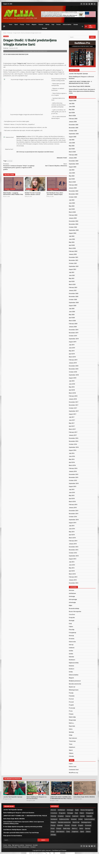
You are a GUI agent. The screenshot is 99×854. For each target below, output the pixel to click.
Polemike (71, 696)
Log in (70, 763)
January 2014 (73, 544)
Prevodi (71, 702)
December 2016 (73, 438)
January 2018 (73, 399)
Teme (70, 744)
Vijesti (16, 24)
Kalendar (71, 656)
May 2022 (71, 242)
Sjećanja (71, 732)
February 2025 (73, 155)
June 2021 (72, 275)
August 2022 (72, 233)
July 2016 (71, 453)
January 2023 (73, 218)
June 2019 (72, 348)
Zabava (71, 753)
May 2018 (71, 387)
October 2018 (73, 372)
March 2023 (72, 212)
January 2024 (73, 188)
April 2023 (72, 209)
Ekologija (44, 28)
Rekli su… (71, 723)
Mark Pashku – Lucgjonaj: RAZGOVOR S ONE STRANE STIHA (13, 184)
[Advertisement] (68, 14)
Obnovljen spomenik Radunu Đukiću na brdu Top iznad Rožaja (21, 832)
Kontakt (35, 845)
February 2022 (73, 251)
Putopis (71, 714)
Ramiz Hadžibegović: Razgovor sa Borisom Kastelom (38, 788)
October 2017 (73, 408)
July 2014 (71, 525)
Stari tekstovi (73, 738)
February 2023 (73, 215)
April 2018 (72, 390)
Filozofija (71, 629)
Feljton (71, 626)
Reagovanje (72, 720)
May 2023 (71, 206)
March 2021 (72, 284)
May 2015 (71, 495)
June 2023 (72, 203)
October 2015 (73, 480)
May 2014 (71, 531)
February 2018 (73, 396)
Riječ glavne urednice (18, 845)
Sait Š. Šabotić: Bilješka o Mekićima (56, 165)
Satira (70, 729)
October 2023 (73, 197)
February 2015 (73, 504)
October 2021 (73, 263)
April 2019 (72, 354)
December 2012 (73, 583)
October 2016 (73, 444)
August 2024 (72, 167)
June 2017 (72, 420)
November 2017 (73, 405)
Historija (71, 635)
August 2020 (72, 305)
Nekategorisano (73, 690)
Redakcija (5, 48)
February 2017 (73, 432)
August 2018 (72, 378)
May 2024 (71, 176)
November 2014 (73, 513)
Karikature (72, 659)
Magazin (34, 24)
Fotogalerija (72, 632)
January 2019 (73, 363)
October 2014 (73, 516)
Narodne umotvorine (75, 684)
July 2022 (71, 236)
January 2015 (73, 507)
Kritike (71, 672)
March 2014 (72, 537)
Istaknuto (7, 189)
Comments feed (73, 769)
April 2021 (72, 281)
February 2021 (73, 287)
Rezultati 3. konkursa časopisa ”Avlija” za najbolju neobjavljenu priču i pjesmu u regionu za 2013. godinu (18, 166)
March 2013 (72, 574)
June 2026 (72, 106)
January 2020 (73, 326)
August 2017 (72, 414)
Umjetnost (72, 747)
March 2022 (72, 248)
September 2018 (74, 375)
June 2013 (72, 565)
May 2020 (71, 314)
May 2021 (71, 278)
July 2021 (71, 272)
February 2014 (73, 541)
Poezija (22, 24)
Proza (27, 24)
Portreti (58, 24)
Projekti (71, 705)
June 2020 (72, 311)
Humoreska (72, 641)
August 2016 (72, 450)
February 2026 (73, 118)
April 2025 (72, 149)
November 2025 (73, 127)
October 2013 (73, 553)
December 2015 (73, 474)
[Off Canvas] (4, 26)
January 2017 (73, 435)
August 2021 (72, 269)
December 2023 (73, 191)
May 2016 (71, 459)
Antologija (72, 596)
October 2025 (73, 130)
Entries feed (72, 766)
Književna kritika (74, 663)
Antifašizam (72, 593)
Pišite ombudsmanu (23, 847)
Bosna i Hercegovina (75, 611)
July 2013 (71, 562)
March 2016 (72, 465)
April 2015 (72, 498)
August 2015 (72, 486)
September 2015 (74, 483)
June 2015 (72, 492)
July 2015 (71, 489)
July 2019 (71, 345)
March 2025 (72, 152)
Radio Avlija (72, 717)
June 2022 (72, 239)
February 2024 (73, 185)
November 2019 (73, 332)
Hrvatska (71, 638)
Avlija (9, 845)
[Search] (82, 26)
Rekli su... (74, 828)
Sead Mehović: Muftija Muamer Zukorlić (15, 829)
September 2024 (74, 164)
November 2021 (73, 260)
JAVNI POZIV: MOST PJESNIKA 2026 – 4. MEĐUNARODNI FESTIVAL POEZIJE (61, 788)
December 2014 (73, 510)
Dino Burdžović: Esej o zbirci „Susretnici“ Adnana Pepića (57, 184)
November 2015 (73, 477)
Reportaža (72, 726)
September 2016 (74, 447)
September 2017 (74, 411)
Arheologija (72, 602)
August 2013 (72, 559)
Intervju (47, 24)
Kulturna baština (67, 24)
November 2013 (73, 550)
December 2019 (73, 329)
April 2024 (72, 179)
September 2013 (74, 556)
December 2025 (73, 124)
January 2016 (73, 471)
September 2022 (74, 230)
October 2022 (73, 227)
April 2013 (72, 571)
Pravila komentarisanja (10, 847)
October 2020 (73, 299)
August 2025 (72, 136)
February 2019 (73, 360)
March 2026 (72, 115)
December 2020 (73, 293)
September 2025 (74, 133)
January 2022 (73, 254)
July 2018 (71, 381)
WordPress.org (73, 772)
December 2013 (73, 547)
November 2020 (73, 296)
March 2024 (72, 182)
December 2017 (73, 402)
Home (10, 24)
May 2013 (71, 568)
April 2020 (72, 317)
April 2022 (72, 245)
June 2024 (72, 173)
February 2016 (73, 468)
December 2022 (73, 221)
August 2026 (72, 100)
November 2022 (73, 224)
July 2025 (71, 139)
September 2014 (74, 519)
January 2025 (73, 158)
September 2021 (74, 266)
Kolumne (41, 24)
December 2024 (73, 161)
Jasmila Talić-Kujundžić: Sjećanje (78, 73)
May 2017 (71, 423)
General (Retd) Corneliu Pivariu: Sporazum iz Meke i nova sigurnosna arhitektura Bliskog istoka (82, 91)
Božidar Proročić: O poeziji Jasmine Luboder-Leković (35, 184)
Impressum (28, 845)
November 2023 (73, 194)
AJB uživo (90, 26)
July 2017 (71, 417)
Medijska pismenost (75, 681)
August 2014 (72, 522)
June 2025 (72, 142)
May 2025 (71, 146)
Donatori (33, 847)
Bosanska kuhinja (74, 608)
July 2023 (71, 200)
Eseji (53, 24)
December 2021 (73, 257)
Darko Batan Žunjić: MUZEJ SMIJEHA (79, 86)
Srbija (70, 735)
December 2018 (73, 366)
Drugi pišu (72, 617)
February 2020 (73, 323)
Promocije (6, 36)
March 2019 (72, 357)
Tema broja (72, 741)
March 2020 (72, 320)
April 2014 (72, 534)
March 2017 (72, 429)
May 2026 (71, 109)
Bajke (70, 605)
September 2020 (74, 302)
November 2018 (73, 369)
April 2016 (72, 462)
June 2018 (72, 384)
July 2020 (71, 308)
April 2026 (72, 112)
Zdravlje (75, 24)
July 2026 (71, 103)
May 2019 (71, 351)
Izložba (71, 650)
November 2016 (73, 441)
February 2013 (73, 577)
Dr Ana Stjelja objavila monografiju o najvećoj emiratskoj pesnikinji (22, 826)
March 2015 (72, 501)
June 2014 (72, 528)
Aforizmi (71, 590)
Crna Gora (72, 614)
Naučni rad (72, 687)
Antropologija (73, 599)
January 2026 (73, 121)
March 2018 (72, 393)
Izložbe (71, 653)
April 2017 (72, 426)
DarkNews (55, 850)
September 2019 (74, 338)
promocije (10, 161)
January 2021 (73, 290)
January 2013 (73, 580)
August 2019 (72, 341)
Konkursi (71, 669)
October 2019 (73, 335)
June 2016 (72, 456)
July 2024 (71, 170)
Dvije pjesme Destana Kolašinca (12, 835)
